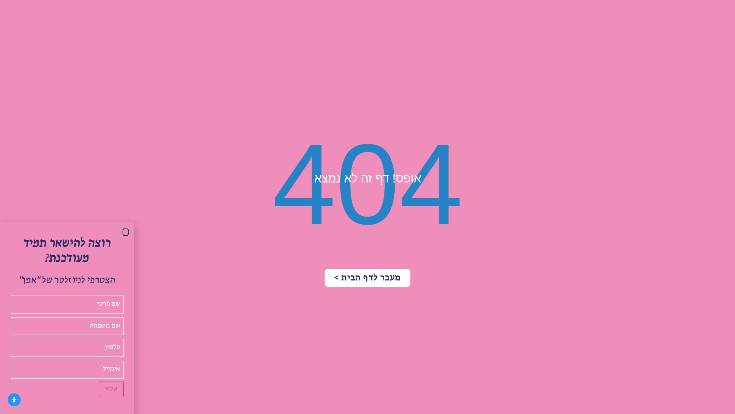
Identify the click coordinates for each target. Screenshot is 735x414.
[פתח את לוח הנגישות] (14, 399)
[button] (125, 232)
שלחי (111, 389)
